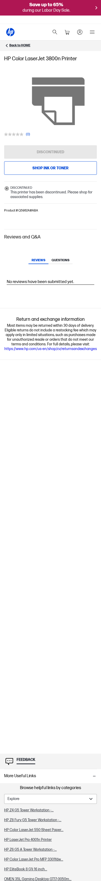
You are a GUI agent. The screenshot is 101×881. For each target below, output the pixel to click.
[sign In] (80, 32)
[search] (55, 32)
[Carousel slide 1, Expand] (58, 101)
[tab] (38, 260)
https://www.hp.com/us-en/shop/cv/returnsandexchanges (50, 349)
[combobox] (50, 799)
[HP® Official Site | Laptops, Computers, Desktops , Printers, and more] (10, 32)
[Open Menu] (92, 32)
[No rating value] (15, 134)
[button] (50, 237)
